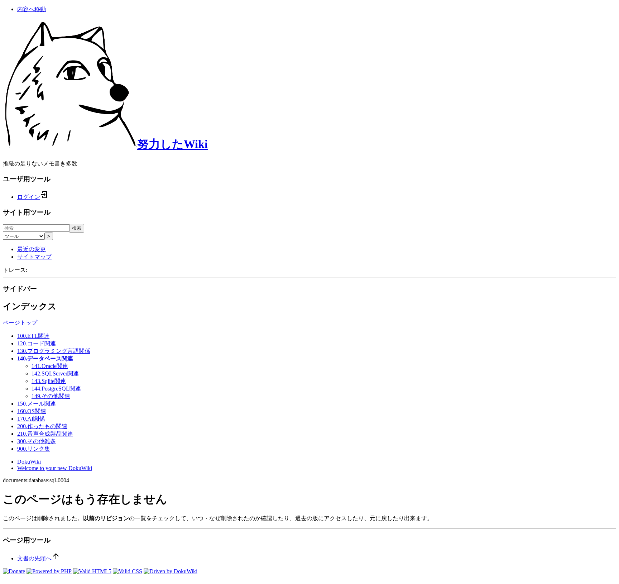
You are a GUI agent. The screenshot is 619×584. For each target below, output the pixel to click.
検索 (76, 228)
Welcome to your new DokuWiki (54, 468)
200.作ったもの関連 (42, 426)
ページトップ (20, 323)
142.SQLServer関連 (55, 373)
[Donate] (14, 571)
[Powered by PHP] (49, 571)
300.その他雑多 (36, 441)
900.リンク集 (33, 449)
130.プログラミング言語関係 (53, 351)
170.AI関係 (31, 419)
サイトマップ (34, 257)
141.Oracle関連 (50, 366)
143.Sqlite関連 (49, 381)
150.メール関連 (36, 404)
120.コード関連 (36, 343)
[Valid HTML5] (92, 571)
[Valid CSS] (127, 571)
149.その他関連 (51, 396)
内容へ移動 (31, 9)
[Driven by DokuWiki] (170, 571)
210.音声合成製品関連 (45, 434)
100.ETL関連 (33, 336)
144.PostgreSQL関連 (56, 389)
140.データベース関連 (45, 358)
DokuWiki (29, 462)
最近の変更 (31, 249)
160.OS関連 (31, 411)
